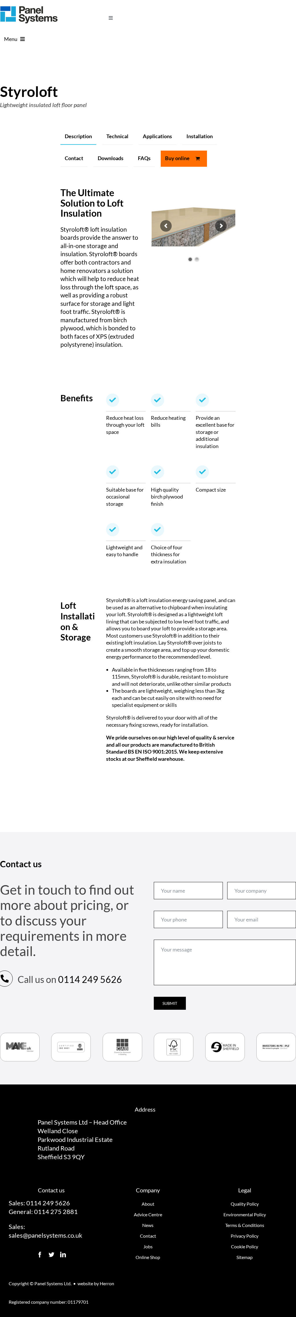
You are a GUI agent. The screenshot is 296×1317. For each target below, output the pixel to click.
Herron (107, 1283)
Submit (169, 1003)
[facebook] (40, 1255)
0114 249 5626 (90, 979)
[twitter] (51, 1255)
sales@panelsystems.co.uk (45, 1235)
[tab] (78, 137)
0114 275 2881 (56, 1211)
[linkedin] (63, 1255)
